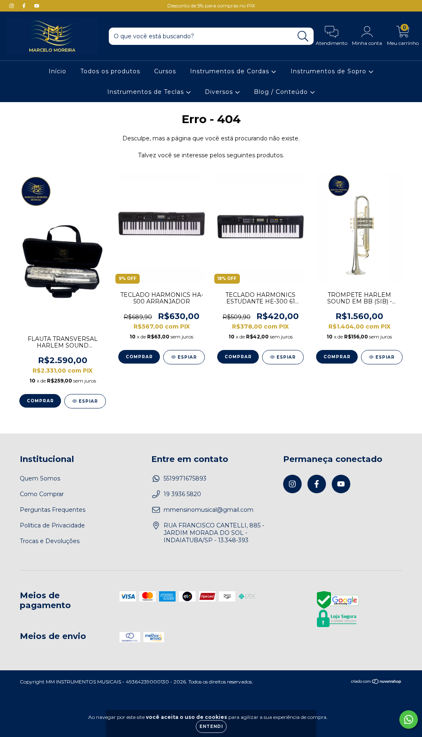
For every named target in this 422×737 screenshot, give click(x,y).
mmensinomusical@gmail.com (208, 509)
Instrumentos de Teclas (146, 92)
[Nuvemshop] (376, 682)
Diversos (220, 92)
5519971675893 (185, 478)
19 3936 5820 (182, 494)
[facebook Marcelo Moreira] (25, 5)
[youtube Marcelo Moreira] (36, 5)
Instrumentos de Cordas (230, 71)
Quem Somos (40, 478)
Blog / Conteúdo (282, 92)
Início (57, 71)
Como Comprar (42, 494)
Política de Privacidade (52, 525)
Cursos (165, 71)
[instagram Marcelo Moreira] (12, 5)
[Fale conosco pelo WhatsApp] (408, 719)
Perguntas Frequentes (52, 509)
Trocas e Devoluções (50, 541)
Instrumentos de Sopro (329, 71)
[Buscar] (303, 36)
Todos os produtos (110, 71)
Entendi (211, 726)
